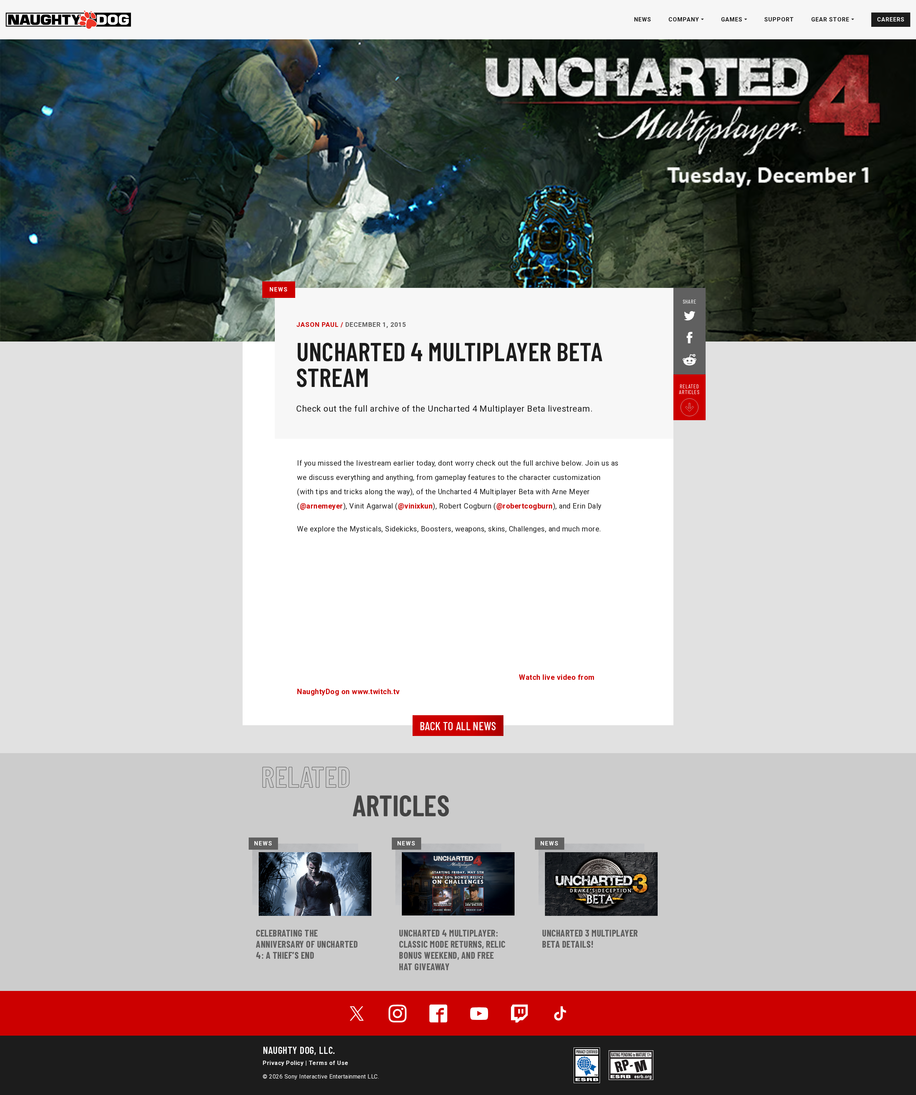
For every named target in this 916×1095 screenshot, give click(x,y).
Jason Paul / (320, 324)
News (642, 19)
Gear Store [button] (831, 19)
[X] (356, 1013)
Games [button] (732, 19)
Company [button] (684, 19)
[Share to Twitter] (690, 316)
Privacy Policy (283, 1063)
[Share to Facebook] (689, 337)
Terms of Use (329, 1063)
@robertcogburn (524, 506)
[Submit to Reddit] (689, 359)
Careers (891, 19)
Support (779, 19)
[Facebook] (438, 1013)
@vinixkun (415, 506)
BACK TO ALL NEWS (458, 725)
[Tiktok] (560, 1013)
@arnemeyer (321, 506)
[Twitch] (520, 1013)
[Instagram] (397, 1013)
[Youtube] (479, 1013)
